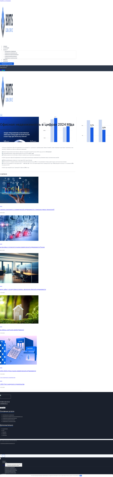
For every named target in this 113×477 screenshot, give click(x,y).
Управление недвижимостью (11, 52)
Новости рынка (3, 119)
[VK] (1, 70)
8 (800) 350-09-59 (3, 67)
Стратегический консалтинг (11, 56)
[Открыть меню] (1, 115)
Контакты (5, 61)
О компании (6, 47)
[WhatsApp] (2, 70)
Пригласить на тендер (7, 63)
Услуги (3, 465)
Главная (5, 46)
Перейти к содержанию (5, 0)
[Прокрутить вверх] (1, 456)
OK (80, 475)
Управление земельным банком (11, 54)
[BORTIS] (7, 43)
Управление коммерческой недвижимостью (12, 416)
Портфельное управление (10, 51)
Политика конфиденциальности (7, 443)
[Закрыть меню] (0, 458)
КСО (3, 430)
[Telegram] (4, 70)
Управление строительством (11, 57)
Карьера (4, 432)
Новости (5, 59)
